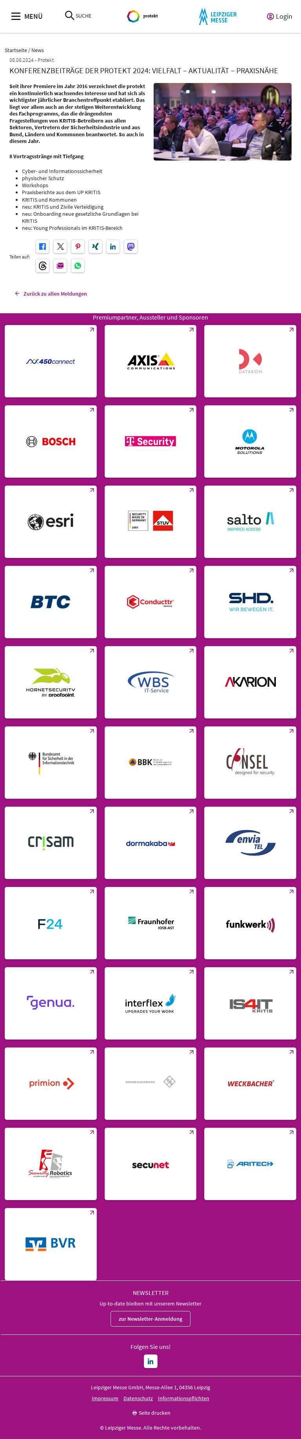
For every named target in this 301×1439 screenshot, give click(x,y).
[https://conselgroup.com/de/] (250, 762)
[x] (60, 246)
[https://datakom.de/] (250, 361)
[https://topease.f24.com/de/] (50, 923)
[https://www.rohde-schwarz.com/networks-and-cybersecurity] (150, 1083)
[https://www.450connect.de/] (50, 361)
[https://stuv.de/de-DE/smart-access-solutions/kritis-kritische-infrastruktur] (150, 522)
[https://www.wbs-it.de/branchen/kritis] (150, 682)
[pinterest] (78, 246)
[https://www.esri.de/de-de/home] (50, 522)
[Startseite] (143, 16)
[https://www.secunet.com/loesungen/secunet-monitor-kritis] (150, 1164)
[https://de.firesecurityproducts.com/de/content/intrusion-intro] (250, 1164)
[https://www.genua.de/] (50, 1003)
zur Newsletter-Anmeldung (150, 1318)
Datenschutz (138, 1398)
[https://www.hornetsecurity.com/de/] (50, 682)
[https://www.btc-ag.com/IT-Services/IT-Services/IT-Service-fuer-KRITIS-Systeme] (50, 602)
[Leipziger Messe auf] (151, 1361)
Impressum (105, 1398)
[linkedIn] (113, 246)
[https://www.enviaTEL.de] (250, 843)
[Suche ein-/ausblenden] (69, 16)
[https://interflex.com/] (150, 1003)
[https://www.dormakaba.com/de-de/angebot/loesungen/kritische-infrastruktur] (150, 843)
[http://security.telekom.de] (150, 441)
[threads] (42, 266)
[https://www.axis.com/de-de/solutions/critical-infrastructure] (150, 361)
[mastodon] (131, 246)
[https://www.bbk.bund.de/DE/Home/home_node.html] (150, 762)
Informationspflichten (183, 1398)
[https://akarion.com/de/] (250, 682)
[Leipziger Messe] (217, 16)
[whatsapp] (78, 266)
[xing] (95, 246)
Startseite (16, 50)
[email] (60, 266)
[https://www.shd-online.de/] (250, 602)
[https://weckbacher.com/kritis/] (250, 1083)
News (37, 50)
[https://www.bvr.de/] (50, 1244)
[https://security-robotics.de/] (50, 1164)
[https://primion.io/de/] (50, 1083)
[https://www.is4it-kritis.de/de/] (250, 1003)
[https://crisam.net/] (50, 843)
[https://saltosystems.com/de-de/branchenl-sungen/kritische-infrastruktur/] (250, 522)
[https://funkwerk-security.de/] (250, 923)
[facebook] (42, 246)
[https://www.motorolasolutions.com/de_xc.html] (250, 441)
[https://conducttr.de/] (150, 602)
